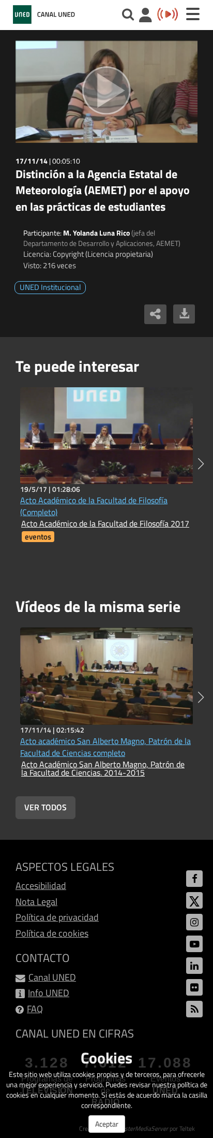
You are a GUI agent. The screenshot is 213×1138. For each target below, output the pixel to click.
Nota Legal (36, 902)
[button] (201, 464)
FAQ (35, 1009)
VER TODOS (45, 807)
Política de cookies (52, 933)
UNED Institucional (50, 287)
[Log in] (145, 16)
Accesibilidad (41, 886)
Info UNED (48, 993)
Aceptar (106, 1123)
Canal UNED (52, 977)
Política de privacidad (57, 917)
